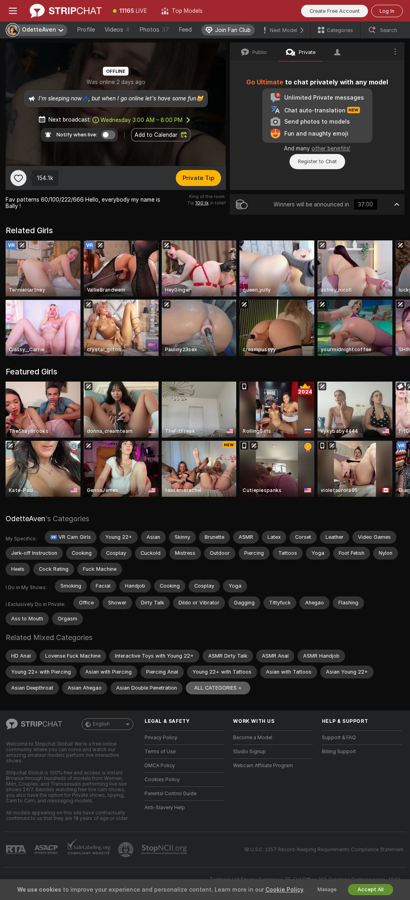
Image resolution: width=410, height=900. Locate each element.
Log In (387, 11)
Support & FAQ (339, 737)
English (101, 724)
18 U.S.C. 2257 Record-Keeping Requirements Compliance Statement (324, 849)
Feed (185, 29)
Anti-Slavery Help (165, 807)
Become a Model (252, 737)
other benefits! (331, 148)
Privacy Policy (161, 737)
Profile (86, 29)
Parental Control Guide (171, 793)
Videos (117, 29)
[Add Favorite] (18, 178)
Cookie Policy (284, 889)
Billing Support (339, 751)
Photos (154, 29)
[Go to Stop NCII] (165, 849)
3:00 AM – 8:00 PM (141, 120)
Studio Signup (249, 751)
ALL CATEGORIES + (218, 688)
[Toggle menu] (13, 11)
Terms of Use (160, 751)
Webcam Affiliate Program (263, 765)
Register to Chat (317, 161)
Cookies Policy (162, 779)
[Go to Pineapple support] (126, 849)
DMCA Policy (160, 765)
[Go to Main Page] (66, 11)
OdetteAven (25, 518)
